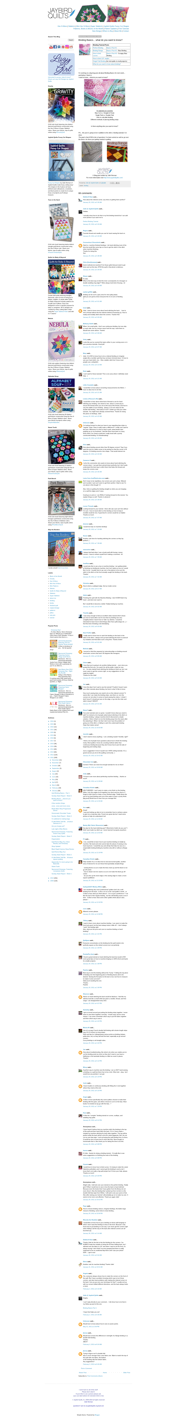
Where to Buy (108, 31)
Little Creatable (88, 385)
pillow (51, 613)
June (54, 777)
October (55, 765)
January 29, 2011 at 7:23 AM (92, 529)
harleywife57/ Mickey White (92, 887)
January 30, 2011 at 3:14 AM (92, 1233)
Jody (85, 774)
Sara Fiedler (87, 633)
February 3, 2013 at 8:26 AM (92, 1364)
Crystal (85, 1164)
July (53, 774)
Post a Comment (86, 1368)
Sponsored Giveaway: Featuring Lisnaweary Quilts (62, 870)
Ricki (85, 371)
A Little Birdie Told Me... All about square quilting (62, 858)
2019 (52, 735)
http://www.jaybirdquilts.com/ (113, 177)
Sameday (86, 1010)
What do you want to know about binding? (107, 64)
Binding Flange (98, 50)
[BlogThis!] (113, 183)
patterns (52, 610)
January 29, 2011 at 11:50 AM (92, 833)
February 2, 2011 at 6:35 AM (92, 1315)
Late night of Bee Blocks (59, 829)
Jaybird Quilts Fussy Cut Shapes (116, 26)
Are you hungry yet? (58, 826)
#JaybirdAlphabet (53, 422)
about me (53, 598)
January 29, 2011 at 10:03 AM (93, 727)
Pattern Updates (111, 29)
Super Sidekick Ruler (61, 311)
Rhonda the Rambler (90, 1220)
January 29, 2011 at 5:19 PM (92, 1077)
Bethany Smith (88, 323)
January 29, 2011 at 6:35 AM (92, 472)
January (55, 790)
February (55, 788)
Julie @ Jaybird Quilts (91, 209)
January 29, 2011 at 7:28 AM (92, 543)
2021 (52, 729)
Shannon (86, 994)
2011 (52, 757)
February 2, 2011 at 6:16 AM (92, 1289)
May (53, 779)
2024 (52, 721)
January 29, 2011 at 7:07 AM (92, 517)
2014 (52, 749)
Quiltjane (86, 940)
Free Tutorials (123, 29)
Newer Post (82, 1372)
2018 (52, 738)
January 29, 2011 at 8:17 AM (92, 589)
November (55, 763)
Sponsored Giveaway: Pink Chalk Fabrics (65, 702)
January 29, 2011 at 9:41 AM (92, 704)
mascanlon (87, 549)
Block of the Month (56, 576)
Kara (84, 1113)
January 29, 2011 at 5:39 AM (92, 269)
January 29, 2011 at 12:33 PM (93, 902)
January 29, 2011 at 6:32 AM (92, 454)
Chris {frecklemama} (90, 262)
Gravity (52, 579)
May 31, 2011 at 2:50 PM (91, 1326)
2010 (52, 878)
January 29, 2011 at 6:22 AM (92, 416)
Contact (126, 31)
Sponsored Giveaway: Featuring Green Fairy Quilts (62, 832)
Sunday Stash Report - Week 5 (62, 796)
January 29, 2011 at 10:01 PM (93, 1199)
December (55, 760)
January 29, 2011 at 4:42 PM (92, 1043)
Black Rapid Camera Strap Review (63, 849)
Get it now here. (63, 568)
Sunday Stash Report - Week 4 (62, 816)
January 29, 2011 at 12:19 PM (93, 852)
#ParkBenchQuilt (57, 525)
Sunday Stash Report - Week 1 (62, 874)
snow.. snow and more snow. (61, 806)
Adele (85, 595)
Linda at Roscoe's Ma (90, 399)
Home (105, 1372)
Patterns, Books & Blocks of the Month (88, 29)
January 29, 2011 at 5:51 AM (92, 301)
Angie (85, 1097)
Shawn (85, 276)
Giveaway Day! (56, 630)
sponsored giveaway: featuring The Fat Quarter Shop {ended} (65, 642)
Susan (85, 536)
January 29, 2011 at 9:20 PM (92, 1176)
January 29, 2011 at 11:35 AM (92, 801)
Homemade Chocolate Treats (61, 813)
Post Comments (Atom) (95, 1376)
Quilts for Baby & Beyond (58, 591)
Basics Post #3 (112, 53)
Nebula (52, 588)
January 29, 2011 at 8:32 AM (92, 606)
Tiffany (85, 920)
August (54, 771)
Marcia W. (86, 1027)
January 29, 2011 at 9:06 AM (92, 656)
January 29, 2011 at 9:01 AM (92, 642)
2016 (52, 743)
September (56, 768)
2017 (52, 741)
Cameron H (87, 460)
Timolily (86, 613)
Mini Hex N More (82, 26)
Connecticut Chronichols (92, 242)
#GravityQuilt (60, 132)
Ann (84, 807)
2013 (52, 752)
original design (54, 608)
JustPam (86, 563)
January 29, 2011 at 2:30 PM (92, 987)
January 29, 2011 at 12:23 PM (93, 880)
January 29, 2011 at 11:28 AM (92, 781)
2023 (52, 724)
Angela (85, 1273)
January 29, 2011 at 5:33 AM (92, 224)
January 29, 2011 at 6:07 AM (92, 347)
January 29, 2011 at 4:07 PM (92, 1003)
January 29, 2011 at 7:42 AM (92, 577)
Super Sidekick (96, 26)
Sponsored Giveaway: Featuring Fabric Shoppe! (65, 687)
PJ (84, 839)
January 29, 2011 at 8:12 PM (92, 1120)
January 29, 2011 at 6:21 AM (92, 378)
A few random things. (58, 803)
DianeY (85, 710)
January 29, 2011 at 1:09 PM (92, 948)
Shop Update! (56, 846)
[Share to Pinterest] (119, 183)
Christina (86, 583)
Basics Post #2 (112, 50)
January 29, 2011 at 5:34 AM (92, 236)
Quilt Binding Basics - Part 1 (61, 793)
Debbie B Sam (88, 197)
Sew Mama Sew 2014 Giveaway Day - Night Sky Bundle (65, 671)
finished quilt (54, 605)
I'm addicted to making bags (61, 819)
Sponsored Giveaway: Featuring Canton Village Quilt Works (65, 655)
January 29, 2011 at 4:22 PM (92, 1021)
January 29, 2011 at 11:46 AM (92, 819)
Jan (84, 1049)
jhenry (85, 1333)
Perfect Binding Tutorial (90, 221)
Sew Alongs (96, 31)
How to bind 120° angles (101, 58)
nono (85, 908)
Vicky (85, 339)
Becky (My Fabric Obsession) (93, 825)
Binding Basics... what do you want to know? (61, 799)
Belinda (85, 648)
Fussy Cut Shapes (54, 183)
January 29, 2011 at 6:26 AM (92, 438)
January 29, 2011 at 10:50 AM (93, 767)
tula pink (52, 615)
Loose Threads (88, 506)
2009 (52, 881)
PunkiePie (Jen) (88, 954)
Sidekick (71, 26)
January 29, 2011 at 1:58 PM (92, 963)
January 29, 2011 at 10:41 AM (93, 755)
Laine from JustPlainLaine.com (94, 478)
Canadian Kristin (89, 787)
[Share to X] (115, 183)
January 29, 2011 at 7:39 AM (92, 557)
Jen (84, 684)
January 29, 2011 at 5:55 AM (92, 317)
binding (86, 185)
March (54, 785)
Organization (56, 839)
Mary (84, 353)
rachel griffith (87, 292)
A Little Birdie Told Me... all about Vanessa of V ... (62, 822)
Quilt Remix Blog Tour (59, 852)
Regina (85, 230)
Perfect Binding (98, 48)
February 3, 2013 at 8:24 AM (92, 1344)
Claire (85, 662)
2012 (52, 755)
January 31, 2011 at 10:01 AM (93, 1267)
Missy (85, 1067)
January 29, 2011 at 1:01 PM (92, 934)
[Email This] (111, 183)
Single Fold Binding (99, 61)
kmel (84, 308)
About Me (118, 31)
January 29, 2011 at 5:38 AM (92, 256)
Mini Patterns (54, 586)
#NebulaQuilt (60, 371)
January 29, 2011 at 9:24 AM (92, 678)
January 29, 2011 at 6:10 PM (92, 1090)
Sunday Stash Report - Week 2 (62, 855)
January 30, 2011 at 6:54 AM (92, 1255)
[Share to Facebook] (117, 183)
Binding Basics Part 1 (90, 1308)
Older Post (126, 1372)
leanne (85, 1150)
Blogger (97, 1415)
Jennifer (86, 734)
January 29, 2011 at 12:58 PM (93, 914)
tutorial (52, 617)
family (52, 603)
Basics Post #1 (112, 48)
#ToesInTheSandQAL (55, 252)
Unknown (86, 423)
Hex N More (62, 26)
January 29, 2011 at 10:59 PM (93, 1213)
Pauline (85, 970)
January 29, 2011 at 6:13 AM (92, 365)
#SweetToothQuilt (53, 473)
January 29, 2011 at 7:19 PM (92, 1106)
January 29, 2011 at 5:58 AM (92, 333)
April (53, 782)
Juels (85, 1083)
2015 (52, 746)
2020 (52, 732)
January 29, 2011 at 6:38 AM (92, 499)
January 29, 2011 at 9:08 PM (92, 1144)
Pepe (85, 1206)
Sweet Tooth (56, 866)
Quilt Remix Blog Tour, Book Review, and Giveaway (61, 842)
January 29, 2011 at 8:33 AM (92, 626)
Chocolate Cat (88, 762)
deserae (86, 524)
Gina (84, 444)
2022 (52, 727)
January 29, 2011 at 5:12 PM (92, 1061)
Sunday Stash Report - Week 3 (62, 836)
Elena (85, 1261)
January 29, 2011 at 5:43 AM (92, 285)
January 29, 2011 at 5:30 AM (92, 202)
